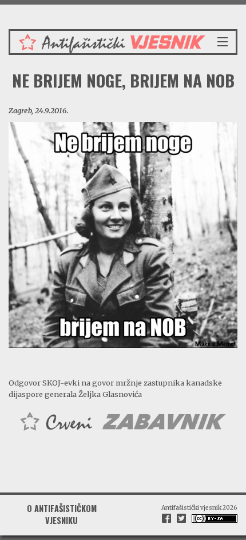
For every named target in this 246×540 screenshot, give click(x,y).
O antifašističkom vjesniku (62, 514)
